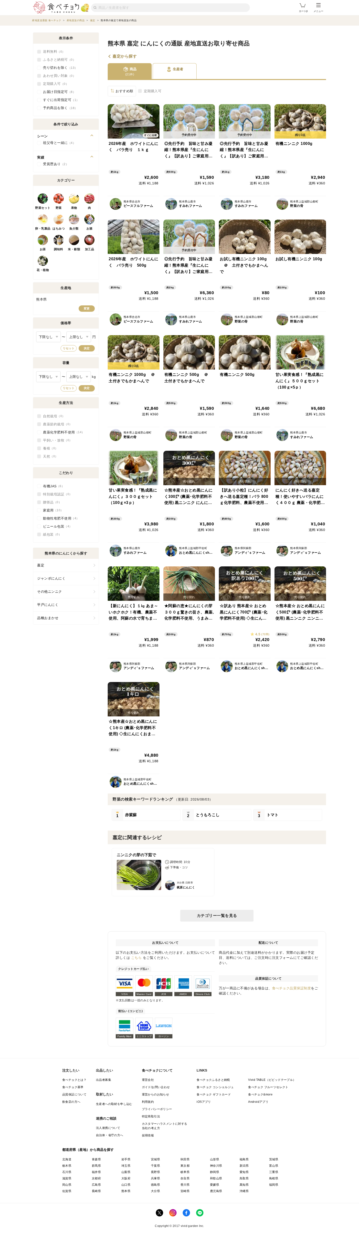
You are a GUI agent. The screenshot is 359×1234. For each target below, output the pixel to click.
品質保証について (74, 1094)
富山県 (273, 1165)
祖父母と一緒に (58, 143)
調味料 (58, 249)
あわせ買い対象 (58, 76)
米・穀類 (74, 249)
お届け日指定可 (58, 92)
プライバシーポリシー (157, 1109)
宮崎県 (185, 1191)
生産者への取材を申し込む (114, 1104)
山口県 (125, 1184)
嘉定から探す (125, 56)
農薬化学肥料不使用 (62, 432)
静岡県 (214, 1172)
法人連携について (108, 1128)
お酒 (89, 228)
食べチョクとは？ (74, 1080)
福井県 (96, 1172)
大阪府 (125, 1178)
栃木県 (66, 1165)
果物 (74, 208)
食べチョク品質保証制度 (291, 988)
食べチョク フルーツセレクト (268, 1087)
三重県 (273, 1172)
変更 (87, 308)
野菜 (59, 208)
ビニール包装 (56, 526)
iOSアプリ (204, 1102)
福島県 (244, 1159)
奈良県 (185, 1178)
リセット (68, 348)
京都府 (96, 1178)
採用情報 (148, 1135)
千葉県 (155, 1165)
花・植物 (43, 270)
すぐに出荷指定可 (59, 100)
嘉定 (40, 565)
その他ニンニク (49, 591)
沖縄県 (244, 1191)
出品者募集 (103, 1080)
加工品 (89, 249)
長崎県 (96, 1191)
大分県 (155, 1191)
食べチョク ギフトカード (214, 1094)
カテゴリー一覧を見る (217, 915)
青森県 (96, 1159)
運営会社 (148, 1080)
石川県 (66, 1172)
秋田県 (185, 1159)
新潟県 (244, 1165)
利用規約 (148, 1102)
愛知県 (244, 1172)
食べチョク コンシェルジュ (215, 1087)
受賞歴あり (54, 164)
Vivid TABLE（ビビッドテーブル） (272, 1080)
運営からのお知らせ (155, 1094)
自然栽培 (52, 416)
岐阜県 (185, 1172)
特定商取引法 (151, 1116)
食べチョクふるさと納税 (213, 1080)
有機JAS (52, 486)
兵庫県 (155, 1178)
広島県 (96, 1184)
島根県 (273, 1178)
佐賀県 (66, 1191)
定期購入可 (153, 91)
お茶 (43, 249)
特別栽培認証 (56, 494)
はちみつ (59, 228)
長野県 (155, 1172)
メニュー (318, 11)
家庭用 (51, 510)
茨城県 (273, 1159)
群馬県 (96, 1165)
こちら (136, 958)
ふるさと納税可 (58, 59)
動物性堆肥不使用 (59, 518)
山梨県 (125, 1172)
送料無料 (52, 51)
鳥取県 (244, 1178)
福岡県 (273, 1184)
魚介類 (74, 228)
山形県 (214, 1159)
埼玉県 (125, 1165)
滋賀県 (66, 1178)
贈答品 (51, 502)
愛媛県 (214, 1184)
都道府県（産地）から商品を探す (88, 1150)
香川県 (185, 1184)
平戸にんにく (47, 605)
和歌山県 (216, 1178)
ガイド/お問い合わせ (156, 1087)
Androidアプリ (258, 1102)
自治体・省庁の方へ (109, 1135)
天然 (49, 456)
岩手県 (125, 1159)
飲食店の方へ (71, 1102)
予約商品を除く (58, 108)
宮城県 (155, 1159)
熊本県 (125, 1191)
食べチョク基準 (73, 1087)
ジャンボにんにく (51, 578)
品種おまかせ (47, 618)
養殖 (49, 448)
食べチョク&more (260, 1094)
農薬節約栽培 (56, 424)
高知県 (244, 1184)
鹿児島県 (216, 1191)
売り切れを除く (58, 68)
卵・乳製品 (43, 228)
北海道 (66, 1159)
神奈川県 (216, 1165)
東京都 (185, 1165)
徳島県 (155, 1184)
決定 (87, 348)
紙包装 (51, 534)
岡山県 (66, 1184)
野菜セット (43, 208)
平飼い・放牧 (56, 440)
